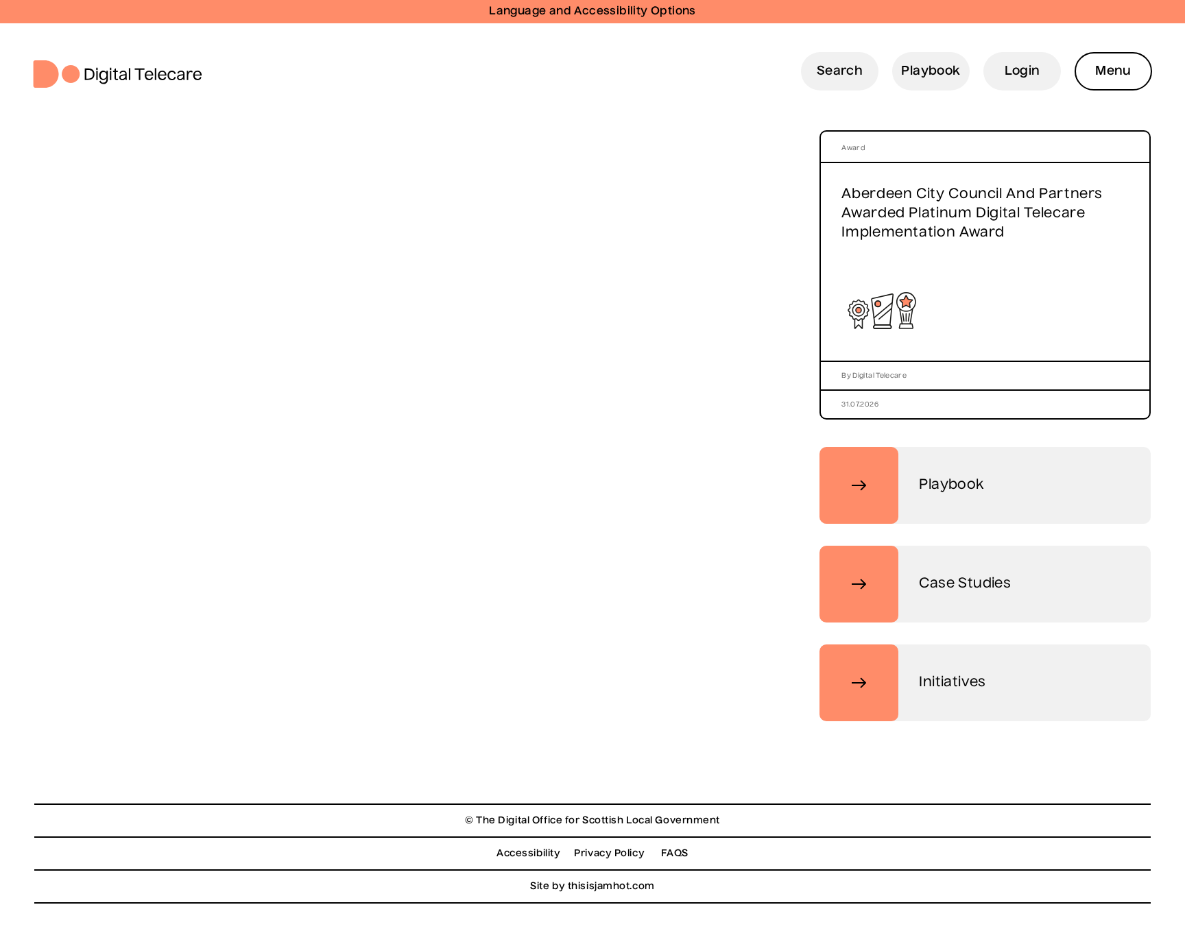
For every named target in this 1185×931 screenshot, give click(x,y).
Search (840, 71)
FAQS (675, 853)
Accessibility (528, 853)
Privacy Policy (609, 853)
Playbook (930, 71)
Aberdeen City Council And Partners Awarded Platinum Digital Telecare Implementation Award (972, 214)
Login (1022, 71)
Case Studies (965, 584)
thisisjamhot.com (611, 886)
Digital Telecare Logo (123, 74)
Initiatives (952, 683)
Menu (1113, 71)
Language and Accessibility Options (592, 11)
